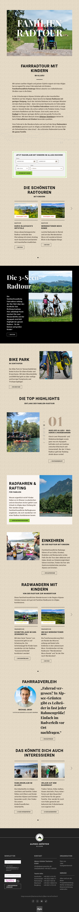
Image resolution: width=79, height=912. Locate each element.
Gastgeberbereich (66, 866)
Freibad (15, 114)
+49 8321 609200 (50, 868)
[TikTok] (45, 901)
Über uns (63, 861)
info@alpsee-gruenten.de (43, 866)
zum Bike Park (15, 387)
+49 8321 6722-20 (50, 885)
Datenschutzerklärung (11, 867)
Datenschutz (37, 896)
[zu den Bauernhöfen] (53, 789)
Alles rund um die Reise (66, 879)
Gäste (32, 165)
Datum (17, 158)
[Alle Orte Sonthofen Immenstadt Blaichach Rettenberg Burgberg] (22, 168)
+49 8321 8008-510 (50, 883)
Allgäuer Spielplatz (46, 117)
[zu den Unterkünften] (26, 789)
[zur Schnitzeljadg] (26, 635)
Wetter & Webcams (66, 885)
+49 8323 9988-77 (50, 879)
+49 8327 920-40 (49, 881)
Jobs (61, 863)
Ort (17, 165)
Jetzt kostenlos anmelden (11, 886)
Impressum (26, 896)
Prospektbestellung (66, 883)
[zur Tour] (26, 226)
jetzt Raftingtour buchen (19, 520)
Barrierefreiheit (51, 896)
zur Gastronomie (49, 573)
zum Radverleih (47, 739)
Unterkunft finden (24, 173)
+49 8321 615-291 (50, 876)
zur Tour (12, 334)
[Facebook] (33, 901)
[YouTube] (41, 901)
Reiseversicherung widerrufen (66, 888)
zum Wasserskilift (56, 461)
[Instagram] (37, 901)
